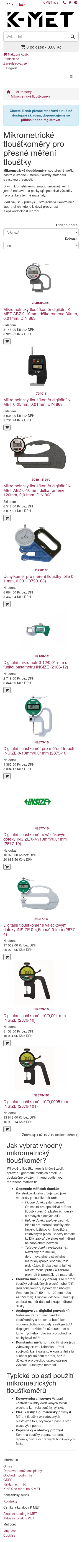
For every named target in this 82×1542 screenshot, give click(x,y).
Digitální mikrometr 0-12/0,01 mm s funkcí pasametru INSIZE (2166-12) (35, 664)
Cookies (9, 1535)
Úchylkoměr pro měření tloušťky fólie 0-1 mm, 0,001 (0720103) (39, 578)
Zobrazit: (72, 238)
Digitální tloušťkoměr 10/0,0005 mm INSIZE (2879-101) (35, 1103)
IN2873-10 (41, 742)
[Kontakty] (64, 2)
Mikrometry (23, 91)
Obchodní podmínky (18, 1475)
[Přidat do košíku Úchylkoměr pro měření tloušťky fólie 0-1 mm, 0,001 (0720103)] (7, 604)
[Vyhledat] (73, 36)
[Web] (75, 2)
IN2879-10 (41, 1009)
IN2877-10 (41, 828)
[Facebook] (70, 2)
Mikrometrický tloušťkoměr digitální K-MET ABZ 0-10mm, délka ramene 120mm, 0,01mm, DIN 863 (37, 490)
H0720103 (41, 570)
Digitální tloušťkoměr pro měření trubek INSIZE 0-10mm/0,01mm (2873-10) (38, 750)
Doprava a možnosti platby (22, 1470)
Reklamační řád (14, 1484)
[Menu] (71, 76)
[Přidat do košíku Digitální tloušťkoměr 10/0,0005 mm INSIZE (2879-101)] (7, 1129)
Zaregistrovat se (15, 63)
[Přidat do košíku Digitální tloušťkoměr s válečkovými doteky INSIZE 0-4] (7, 867)
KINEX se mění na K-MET (22, 1488)
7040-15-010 (41, 479)
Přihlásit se (11, 58)
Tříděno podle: (67, 225)
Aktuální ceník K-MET (18, 1518)
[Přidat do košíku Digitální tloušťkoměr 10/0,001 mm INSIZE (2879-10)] (7, 1043)
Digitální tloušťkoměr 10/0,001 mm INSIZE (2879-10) (34, 1017)
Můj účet (9, 1530)
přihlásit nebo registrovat (40, 119)
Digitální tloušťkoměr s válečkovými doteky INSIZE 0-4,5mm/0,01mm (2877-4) (39, 929)
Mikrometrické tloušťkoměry (31, 96)
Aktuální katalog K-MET (20, 1513)
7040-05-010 (41, 303)
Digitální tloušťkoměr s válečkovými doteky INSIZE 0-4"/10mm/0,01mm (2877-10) (35, 838)
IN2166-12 (41, 656)
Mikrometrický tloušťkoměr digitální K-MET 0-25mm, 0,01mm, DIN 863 (37, 402)
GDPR (8, 1479)
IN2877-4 (41, 918)
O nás (7, 1466)
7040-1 (41, 393)
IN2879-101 (41, 1095)
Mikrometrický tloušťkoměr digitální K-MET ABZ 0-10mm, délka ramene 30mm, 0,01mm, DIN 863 (40, 313)
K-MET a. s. (51, 2)
